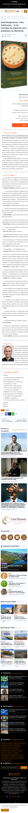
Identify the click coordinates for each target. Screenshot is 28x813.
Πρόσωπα (12, 758)
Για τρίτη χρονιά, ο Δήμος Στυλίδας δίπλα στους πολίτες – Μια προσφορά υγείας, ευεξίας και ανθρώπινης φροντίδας (7, 644)
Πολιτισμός (21, 755)
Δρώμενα (10, 745)
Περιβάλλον (14, 755)
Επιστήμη (14, 750)
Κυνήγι (9, 753)
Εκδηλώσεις (17, 745)
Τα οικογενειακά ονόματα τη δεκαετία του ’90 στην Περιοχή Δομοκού (16, 592)
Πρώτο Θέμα (20, 758)
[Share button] (16, 413)
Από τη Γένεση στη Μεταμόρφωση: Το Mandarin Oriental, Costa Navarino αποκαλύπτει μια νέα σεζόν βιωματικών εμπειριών (19, 644)
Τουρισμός (4, 760)
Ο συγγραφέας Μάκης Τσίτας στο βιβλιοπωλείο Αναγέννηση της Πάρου (12, 453)
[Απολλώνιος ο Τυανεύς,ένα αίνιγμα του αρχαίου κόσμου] (4, 575)
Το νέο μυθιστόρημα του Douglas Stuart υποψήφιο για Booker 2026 (12, 479)
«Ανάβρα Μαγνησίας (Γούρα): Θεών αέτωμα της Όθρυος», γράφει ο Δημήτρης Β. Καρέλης (20, 662)
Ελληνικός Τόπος (6, 750)
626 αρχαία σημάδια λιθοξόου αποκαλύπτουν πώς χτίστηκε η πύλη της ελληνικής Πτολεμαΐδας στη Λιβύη (17, 723)
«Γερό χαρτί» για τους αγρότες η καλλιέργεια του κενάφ (16, 584)
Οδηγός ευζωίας (5, 755)
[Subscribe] (25, 11)
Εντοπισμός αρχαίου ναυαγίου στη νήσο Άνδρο (18, 710)
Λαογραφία (15, 753)
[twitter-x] (11, 7)
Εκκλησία (4, 748)
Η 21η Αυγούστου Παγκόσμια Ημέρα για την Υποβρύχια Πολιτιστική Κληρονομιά (16, 683)
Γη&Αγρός (4, 745)
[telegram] (20, 7)
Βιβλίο (9, 16)
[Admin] (21, 797)
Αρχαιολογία (9, 743)
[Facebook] (6, 413)
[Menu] (2, 11)
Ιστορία (20, 750)
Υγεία (10, 760)
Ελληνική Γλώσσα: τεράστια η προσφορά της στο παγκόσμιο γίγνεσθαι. (20, 618)
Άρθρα (3, 743)
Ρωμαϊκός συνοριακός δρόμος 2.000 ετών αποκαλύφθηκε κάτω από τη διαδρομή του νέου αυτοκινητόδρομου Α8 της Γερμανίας (17, 729)
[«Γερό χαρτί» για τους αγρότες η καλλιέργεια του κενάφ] (4, 583)
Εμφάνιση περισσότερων (19, 429)
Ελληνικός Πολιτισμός (13, 748)
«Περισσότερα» (13, 806)
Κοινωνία (4, 753)
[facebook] (8, 7)
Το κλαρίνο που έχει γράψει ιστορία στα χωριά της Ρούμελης (6, 618)
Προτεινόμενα (5, 758)
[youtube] (14, 7)
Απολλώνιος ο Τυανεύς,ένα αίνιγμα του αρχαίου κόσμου (17, 576)
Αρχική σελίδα (4, 16)
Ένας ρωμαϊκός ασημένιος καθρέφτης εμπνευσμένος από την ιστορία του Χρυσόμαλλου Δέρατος (18, 696)
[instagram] (17, 7)
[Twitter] (9, 413)
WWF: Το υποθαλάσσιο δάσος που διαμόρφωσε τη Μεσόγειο (18, 677)
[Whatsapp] (12, 413)
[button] (17, 11)
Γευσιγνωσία (22, 743)
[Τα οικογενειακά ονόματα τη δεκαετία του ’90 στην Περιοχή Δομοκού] (4, 591)
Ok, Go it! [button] (5, 810)
